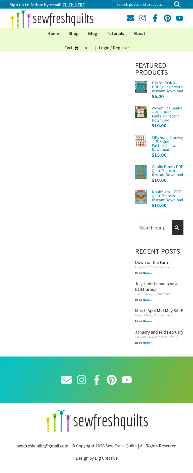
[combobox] (143, 4)
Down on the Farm (152, 262)
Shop (74, 33)
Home (53, 33)
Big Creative (106, 458)
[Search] (178, 4)
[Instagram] (143, 18)
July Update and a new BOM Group (156, 286)
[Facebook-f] (155, 18)
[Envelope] (130, 18)
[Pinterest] (167, 18)
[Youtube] (179, 18)
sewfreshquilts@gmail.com (42, 446)
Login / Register (114, 48)
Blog (92, 33)
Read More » (143, 273)
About (140, 33)
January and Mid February (159, 332)
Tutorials (115, 33)
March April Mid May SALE (159, 310)
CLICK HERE (74, 5)
